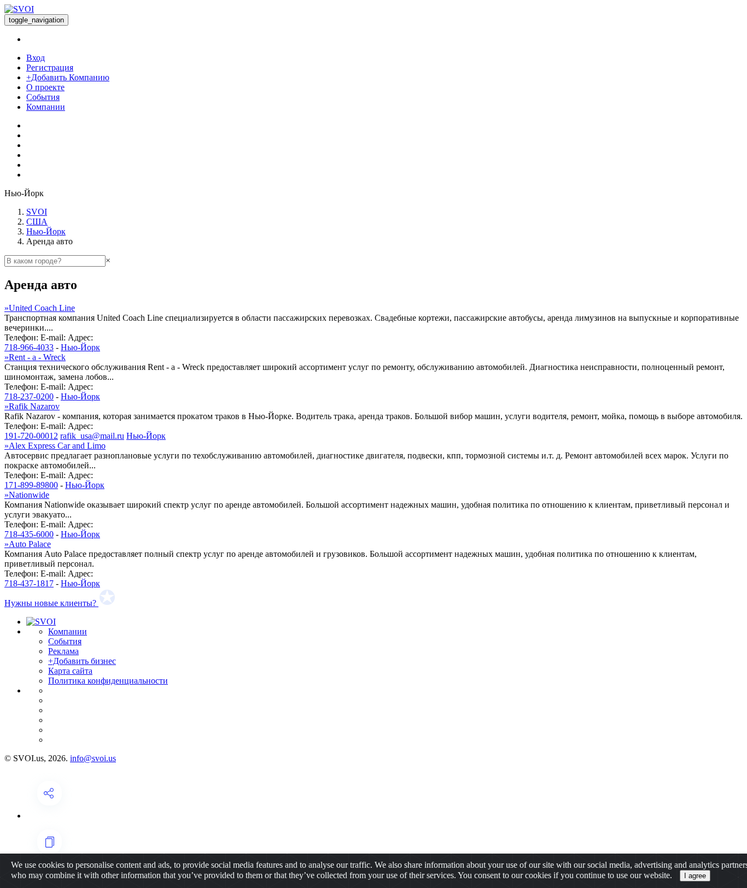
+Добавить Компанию (67, 77)
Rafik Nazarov (32, 406)
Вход (35, 57)
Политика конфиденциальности (108, 680)
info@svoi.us (93, 758)
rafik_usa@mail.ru (92, 435)
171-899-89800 (31, 485)
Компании (45, 106)
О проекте (45, 87)
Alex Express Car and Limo (55, 445)
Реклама (63, 651)
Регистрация (49, 67)
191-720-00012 (31, 435)
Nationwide (26, 494)
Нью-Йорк (46, 231)
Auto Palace (27, 544)
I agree (695, 876)
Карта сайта (70, 670)
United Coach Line (39, 308)
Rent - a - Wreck (35, 357)
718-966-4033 (29, 347)
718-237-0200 (29, 396)
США (37, 221)
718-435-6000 (29, 534)
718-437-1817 (29, 583)
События (43, 97)
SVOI (36, 211)
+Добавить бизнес (82, 661)
